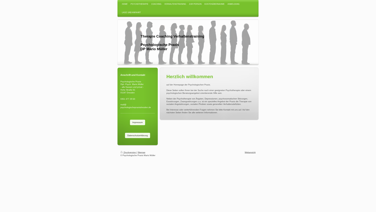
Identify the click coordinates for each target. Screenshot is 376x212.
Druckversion (129, 152)
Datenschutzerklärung (137, 135)
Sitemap (141, 152)
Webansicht (250, 152)
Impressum (137, 122)
